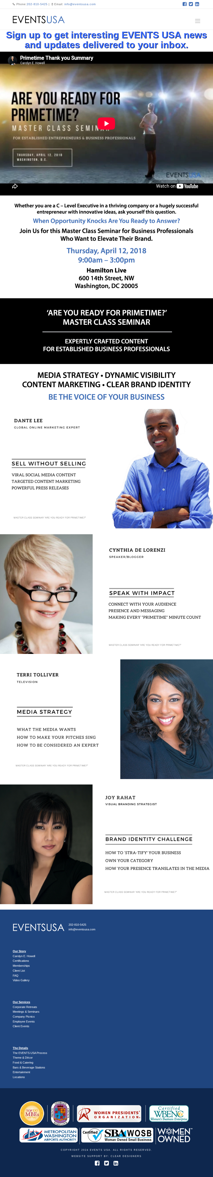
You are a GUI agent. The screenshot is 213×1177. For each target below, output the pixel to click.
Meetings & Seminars (26, 1011)
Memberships (21, 965)
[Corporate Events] (39, 18)
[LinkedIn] (197, 4)
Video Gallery (21, 980)
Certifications (21, 960)
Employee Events (24, 1021)
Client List (19, 970)
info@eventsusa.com (80, 4)
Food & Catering (23, 1062)
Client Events (21, 1026)
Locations (19, 1077)
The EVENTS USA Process (30, 1052)
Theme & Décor (23, 1057)
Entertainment (21, 1072)
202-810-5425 (37, 4)
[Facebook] (185, 4)
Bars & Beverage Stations (29, 1067)
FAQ (15, 975)
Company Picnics (24, 1016)
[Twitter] (191, 4)
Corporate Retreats (25, 1007)
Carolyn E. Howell (24, 956)
